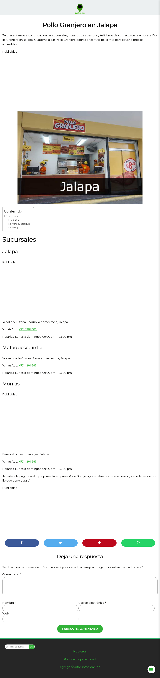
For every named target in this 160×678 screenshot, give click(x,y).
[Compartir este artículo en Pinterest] (99, 543)
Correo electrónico (92, 603)
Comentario (11, 574)
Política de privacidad (80, 659)
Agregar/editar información (80, 667)
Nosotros (80, 651)
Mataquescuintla (21, 223)
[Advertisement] (80, 80)
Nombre (9, 603)
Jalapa (15, 220)
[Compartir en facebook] (22, 543)
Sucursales (13, 216)
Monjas (16, 227)
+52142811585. (28, 329)
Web (5, 613)
